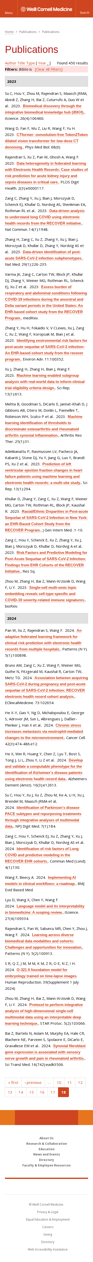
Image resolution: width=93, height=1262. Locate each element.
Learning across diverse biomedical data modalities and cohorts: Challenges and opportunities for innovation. (43, 941)
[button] (84, 8)
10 (59, 1082)
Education (47, 1149)
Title (21, 62)
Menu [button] (9, 13)
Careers (47, 1227)
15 (31, 1092)
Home (9, 32)
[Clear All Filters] (48, 69)
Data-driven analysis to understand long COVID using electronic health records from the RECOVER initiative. (45, 217)
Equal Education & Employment (48, 1219)
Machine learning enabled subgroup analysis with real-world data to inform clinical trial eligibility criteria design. (45, 381)
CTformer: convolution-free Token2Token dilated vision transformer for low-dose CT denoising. (46, 140)
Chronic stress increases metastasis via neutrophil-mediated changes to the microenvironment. (44, 731)
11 (69, 1082)
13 (10, 1092)
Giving (47, 1234)
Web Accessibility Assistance (48, 1249)
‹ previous (33, 1082)
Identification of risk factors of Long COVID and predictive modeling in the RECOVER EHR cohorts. (42, 855)
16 (42, 1092)
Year (42, 62)
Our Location (7, 1117)
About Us (46, 1138)
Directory (46, 1160)
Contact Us (85, 1117)
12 (80, 1082)
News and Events (46, 1154)
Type (30, 62)
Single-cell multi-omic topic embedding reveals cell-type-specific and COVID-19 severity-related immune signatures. (45, 593)
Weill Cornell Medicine (47, 1186)
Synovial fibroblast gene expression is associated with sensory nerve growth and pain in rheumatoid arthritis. (45, 1052)
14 (21, 1092)
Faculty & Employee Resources (46, 1165)
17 (53, 1092)
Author (10, 62)
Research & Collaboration (46, 1143)
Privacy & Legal (47, 1212)
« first (13, 1082)
